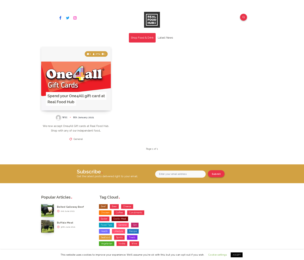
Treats (132, 237)
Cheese (127, 206)
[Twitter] (68, 17)
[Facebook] (60, 17)
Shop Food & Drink (142, 37)
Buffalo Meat (65, 222)
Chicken (105, 212)
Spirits (119, 237)
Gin (135, 225)
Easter (104, 218)
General (78, 139)
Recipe (133, 231)
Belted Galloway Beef (70, 206)
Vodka (121, 243)
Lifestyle (118, 231)
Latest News (165, 37)
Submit (216, 174)
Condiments (135, 212)
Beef (103, 206)
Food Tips (106, 225)
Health (104, 231)
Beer (114, 206)
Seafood (105, 237)
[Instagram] (75, 17)
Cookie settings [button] (217, 254)
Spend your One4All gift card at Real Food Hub (76, 99)
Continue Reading (96, 101)
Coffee (119, 212)
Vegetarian (106, 243)
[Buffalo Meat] (47, 226)
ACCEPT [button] (237, 255)
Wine (134, 243)
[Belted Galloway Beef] (47, 210)
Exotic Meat (120, 218)
